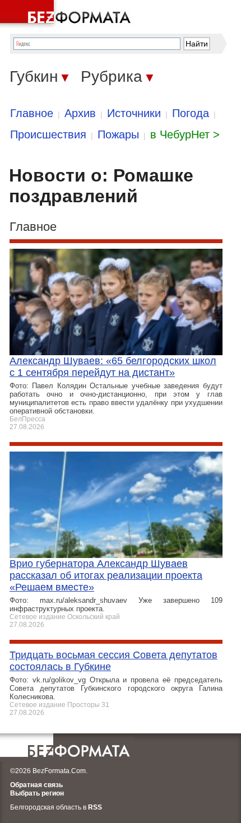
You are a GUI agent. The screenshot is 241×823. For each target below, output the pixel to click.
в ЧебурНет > (185, 134)
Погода (190, 113)
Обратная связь (36, 785)
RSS (95, 807)
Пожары (118, 134)
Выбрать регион (37, 793)
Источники (134, 113)
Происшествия (48, 134)
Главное (31, 113)
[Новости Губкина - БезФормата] (67, 14)
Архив (80, 113)
